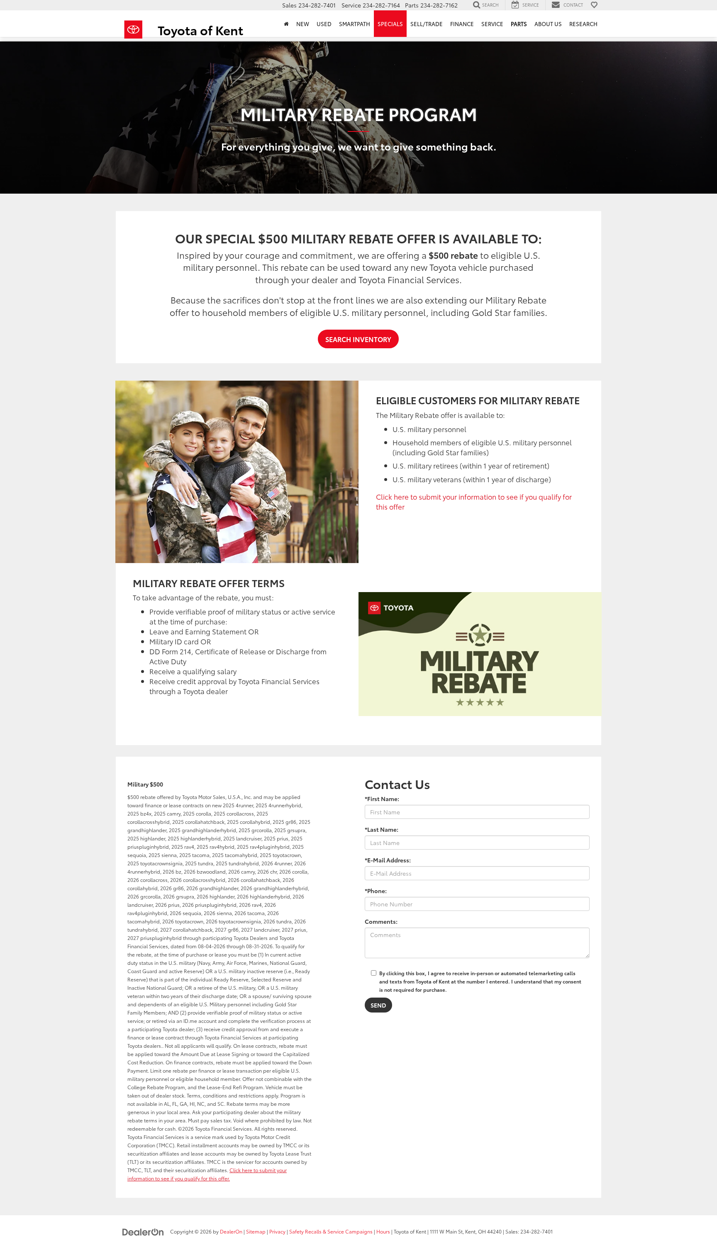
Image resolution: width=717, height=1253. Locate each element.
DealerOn (231, 1231)
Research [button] (583, 23)
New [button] (302, 23)
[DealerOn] (143, 1231)
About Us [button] (548, 23)
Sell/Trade (426, 23)
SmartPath (354, 23)
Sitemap (256, 1231)
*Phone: (376, 890)
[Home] (286, 23)
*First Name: (382, 798)
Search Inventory (358, 339)
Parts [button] (519, 23)
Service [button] (492, 23)
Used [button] (324, 23)
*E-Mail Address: (388, 860)
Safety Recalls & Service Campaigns (331, 1231)
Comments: (381, 921)
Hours (383, 1231)
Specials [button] (390, 23)
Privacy (277, 1231)
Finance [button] (462, 23)
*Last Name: (381, 829)
